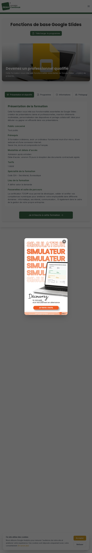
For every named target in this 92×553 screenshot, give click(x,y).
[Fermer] (64, 241)
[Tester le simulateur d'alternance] (46, 276)
